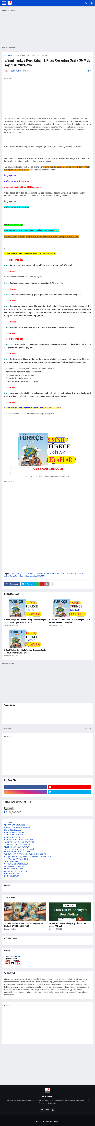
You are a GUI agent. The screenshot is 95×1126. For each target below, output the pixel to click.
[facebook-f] (25, 787)
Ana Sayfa (8, 55)
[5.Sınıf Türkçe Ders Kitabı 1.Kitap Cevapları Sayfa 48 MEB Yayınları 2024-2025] (25, 638)
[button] (4, 3)
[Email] (47, 584)
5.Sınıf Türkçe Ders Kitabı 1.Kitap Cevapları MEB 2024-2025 (26, 576)
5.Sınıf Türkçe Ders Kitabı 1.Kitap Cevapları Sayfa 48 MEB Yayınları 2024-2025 (25, 651)
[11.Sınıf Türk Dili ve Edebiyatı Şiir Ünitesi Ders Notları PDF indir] (70, 911)
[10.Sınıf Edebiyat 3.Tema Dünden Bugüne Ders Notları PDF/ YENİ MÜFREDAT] (25, 911)
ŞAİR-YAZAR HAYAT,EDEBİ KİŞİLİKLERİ (19, 849)
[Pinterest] (42, 584)
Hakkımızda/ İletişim (51, 1122)
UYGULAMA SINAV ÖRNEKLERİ (16, 864)
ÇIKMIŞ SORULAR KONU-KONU (16, 859)
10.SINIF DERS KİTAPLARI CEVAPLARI (19, 842)
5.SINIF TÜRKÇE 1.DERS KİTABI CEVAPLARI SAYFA (63, 574)
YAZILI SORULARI (11, 861)
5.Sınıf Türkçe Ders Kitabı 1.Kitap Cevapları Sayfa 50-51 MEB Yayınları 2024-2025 (25, 621)
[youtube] (69, 787)
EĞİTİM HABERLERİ (12, 876)
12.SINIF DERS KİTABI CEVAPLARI (17, 847)
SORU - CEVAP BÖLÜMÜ (13, 869)
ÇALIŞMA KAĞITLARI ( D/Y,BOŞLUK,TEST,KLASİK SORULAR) (27, 857)
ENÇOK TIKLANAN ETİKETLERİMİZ (17, 852)
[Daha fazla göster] (52, 584)
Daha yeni (7, 728)
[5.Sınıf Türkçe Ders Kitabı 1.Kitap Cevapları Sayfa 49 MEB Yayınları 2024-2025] (70, 608)
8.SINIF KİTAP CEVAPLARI (14, 837)
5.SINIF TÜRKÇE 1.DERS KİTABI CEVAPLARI (31, 55)
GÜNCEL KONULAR (11, 874)
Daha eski (88, 728)
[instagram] (25, 792)
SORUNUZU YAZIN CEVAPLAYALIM (17, 871)
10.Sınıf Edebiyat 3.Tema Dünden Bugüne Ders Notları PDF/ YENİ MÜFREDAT (23, 924)
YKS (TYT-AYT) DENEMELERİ (15, 825)
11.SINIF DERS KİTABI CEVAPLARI (17, 844)
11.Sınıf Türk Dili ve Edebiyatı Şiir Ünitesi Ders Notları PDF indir (68, 924)
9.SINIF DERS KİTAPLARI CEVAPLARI (18, 840)
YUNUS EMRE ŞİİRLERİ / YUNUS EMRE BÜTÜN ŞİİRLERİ (25, 854)
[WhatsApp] (37, 584)
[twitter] (69, 792)
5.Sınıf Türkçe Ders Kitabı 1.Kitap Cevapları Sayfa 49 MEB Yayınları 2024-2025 (69, 621)
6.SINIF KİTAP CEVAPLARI (14, 832)
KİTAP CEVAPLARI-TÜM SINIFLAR (17, 828)
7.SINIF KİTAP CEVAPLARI (14, 835)
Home (38, 1122)
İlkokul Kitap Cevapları (12, 830)
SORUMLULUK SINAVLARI (14, 866)
